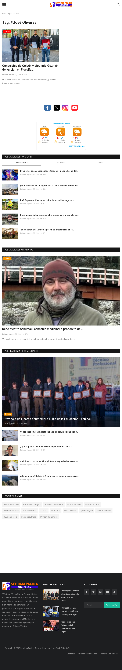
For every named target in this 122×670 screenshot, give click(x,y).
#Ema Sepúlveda (28, 516)
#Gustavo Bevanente (54, 504)
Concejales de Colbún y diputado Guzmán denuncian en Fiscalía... (30, 67)
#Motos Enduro (92, 504)
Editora (5, 75)
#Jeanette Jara (86, 510)
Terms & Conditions (109, 653)
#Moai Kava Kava (11, 504)
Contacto (71, 653)
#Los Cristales (70, 510)
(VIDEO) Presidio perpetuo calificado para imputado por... (70, 611)
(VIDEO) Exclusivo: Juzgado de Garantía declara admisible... (49, 185)
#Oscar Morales (74, 504)
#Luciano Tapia (10, 516)
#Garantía (55, 510)
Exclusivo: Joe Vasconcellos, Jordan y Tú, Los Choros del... (49, 171)
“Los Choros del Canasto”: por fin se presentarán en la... (47, 230)
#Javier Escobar (29, 510)
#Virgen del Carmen (49, 516)
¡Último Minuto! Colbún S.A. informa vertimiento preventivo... (49, 476)
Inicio (4, 14)
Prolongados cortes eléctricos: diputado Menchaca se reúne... (70, 596)
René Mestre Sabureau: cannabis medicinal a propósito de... (49, 215)
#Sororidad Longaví (31, 504)
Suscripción (112, 605)
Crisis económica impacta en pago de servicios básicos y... (49, 432)
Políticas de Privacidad (87, 653)
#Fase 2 (43, 510)
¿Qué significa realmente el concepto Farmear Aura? (46, 446)
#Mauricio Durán (11, 510)
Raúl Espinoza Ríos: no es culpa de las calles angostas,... (48, 200)
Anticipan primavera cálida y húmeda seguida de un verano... (50, 461)
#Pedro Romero (104, 510)
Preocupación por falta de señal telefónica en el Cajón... (69, 627)
